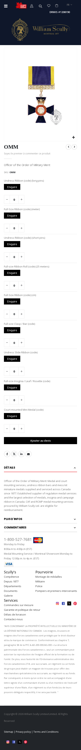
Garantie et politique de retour (22, 610)
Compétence (11, 576)
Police (38, 586)
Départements (12, 586)
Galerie (8, 595)
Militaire (40, 581)
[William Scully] (40, 29)
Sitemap (8, 731)
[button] (73, 137)
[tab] (40, 468)
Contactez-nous (13, 619)
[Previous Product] (68, 147)
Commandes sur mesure (18, 605)
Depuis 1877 (11, 581)
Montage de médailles (48, 576)
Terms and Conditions (46, 731)
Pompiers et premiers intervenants (56, 591)
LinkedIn (21, 454)
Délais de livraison (15, 614)
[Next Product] (74, 147)
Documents (10, 591)
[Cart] (56, 6)
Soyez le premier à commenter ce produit (27, 153)
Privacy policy (23, 731)
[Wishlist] (49, 6)
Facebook (7, 454)
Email (28, 454)
